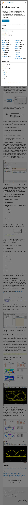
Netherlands (17, 40)
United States (5, 35)
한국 (3, 78)
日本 (3, 76)
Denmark (4, 42)
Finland (3, 48)
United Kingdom (18, 58)
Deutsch (18, 52)
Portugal (17, 46)
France (3, 50)
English (17, 54)
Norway (16, 42)
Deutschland (4, 44)
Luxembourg (4, 56)
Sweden (16, 48)
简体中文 (5, 72)
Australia (4, 64)
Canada (3, 33)
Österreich (17, 44)
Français (18, 56)
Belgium (3, 40)
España (3, 46)
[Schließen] (26, 3)
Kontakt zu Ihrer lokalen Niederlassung (14, 82)
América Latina (5, 31)
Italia (3, 54)
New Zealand (4, 68)
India (3, 66)
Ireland (3, 52)
